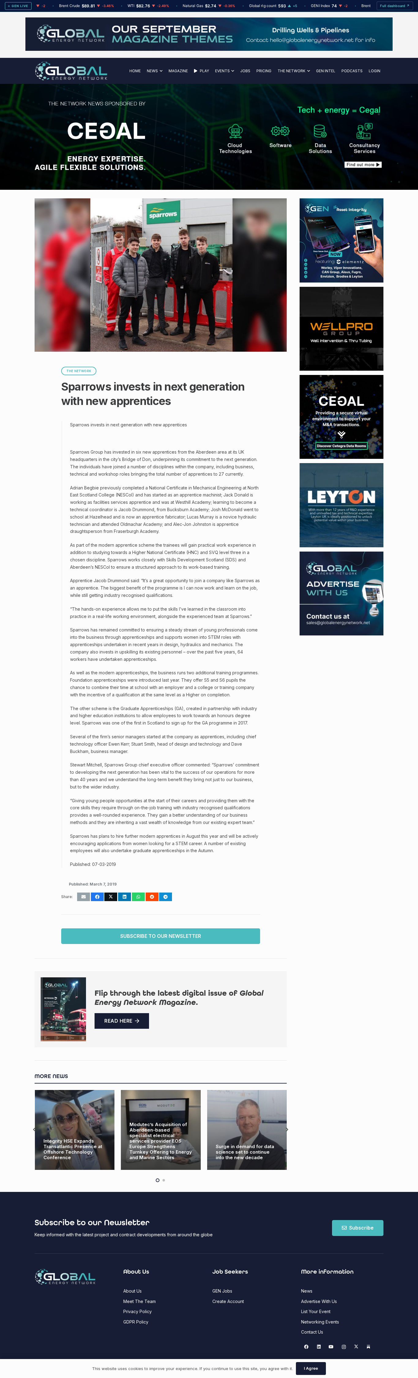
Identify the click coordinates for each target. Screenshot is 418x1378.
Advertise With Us (319, 1301)
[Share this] (97, 897)
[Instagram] (343, 1347)
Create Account (228, 1301)
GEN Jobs (222, 1291)
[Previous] (34, 1129)
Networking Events (320, 1321)
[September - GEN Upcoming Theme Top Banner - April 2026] (209, 49)
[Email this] (83, 897)
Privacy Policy (137, 1311)
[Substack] (368, 1347)
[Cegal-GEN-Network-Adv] (91, 169)
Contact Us (312, 1332)
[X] (356, 1347)
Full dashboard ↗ (395, 6)
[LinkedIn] (318, 1347)
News (306, 1291)
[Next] (286, 1129)
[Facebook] (306, 1347)
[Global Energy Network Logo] (71, 71)
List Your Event (315, 1311)
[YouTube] (331, 1347)
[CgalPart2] (300, 137)
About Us (132, 1291)
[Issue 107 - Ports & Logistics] (63, 1009)
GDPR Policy (135, 1321)
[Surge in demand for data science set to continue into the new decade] (161, 1130)
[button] (160, 71)
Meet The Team (139, 1301)
